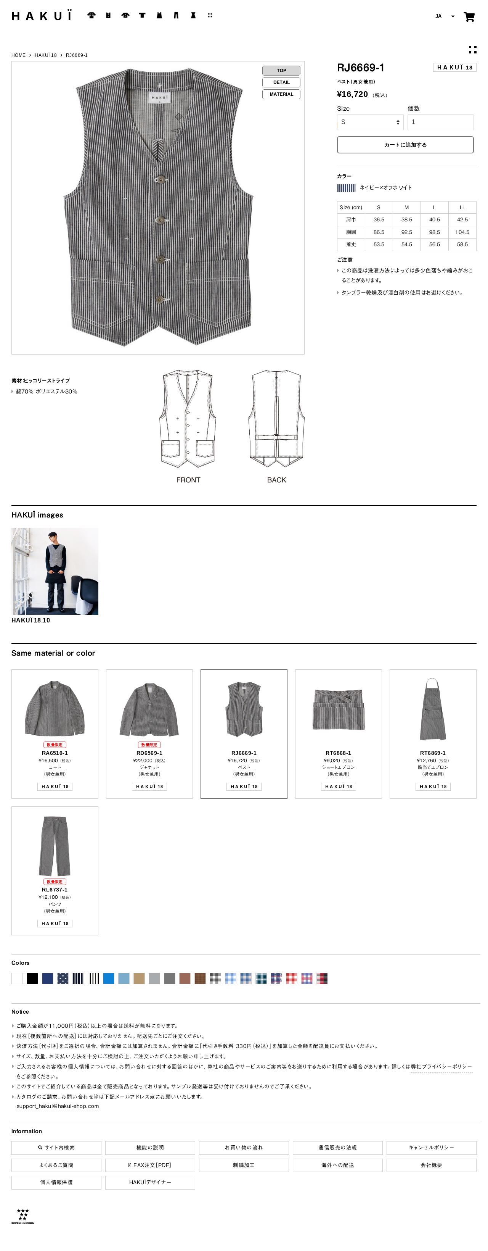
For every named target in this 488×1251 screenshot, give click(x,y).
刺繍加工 (244, 1165)
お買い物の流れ (244, 1147)
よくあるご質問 (56, 1165)
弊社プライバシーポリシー (441, 1066)
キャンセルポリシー (431, 1147)
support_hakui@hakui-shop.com (58, 1106)
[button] (444, 16)
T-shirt (142, 15)
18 (454, 67)
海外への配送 (338, 1165)
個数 (414, 108)
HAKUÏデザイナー (150, 1182)
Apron (159, 15)
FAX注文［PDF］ (152, 1165)
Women (193, 15)
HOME (18, 55)
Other (210, 15)
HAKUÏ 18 (46, 55)
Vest (108, 15)
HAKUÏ (44, 16)
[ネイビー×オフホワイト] (346, 188)
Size (343, 108)
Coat (91, 15)
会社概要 (432, 1165)
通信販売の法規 (337, 1147)
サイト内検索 (58, 1147)
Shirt (125, 15)
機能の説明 (150, 1147)
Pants (176, 15)
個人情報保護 (56, 1182)
